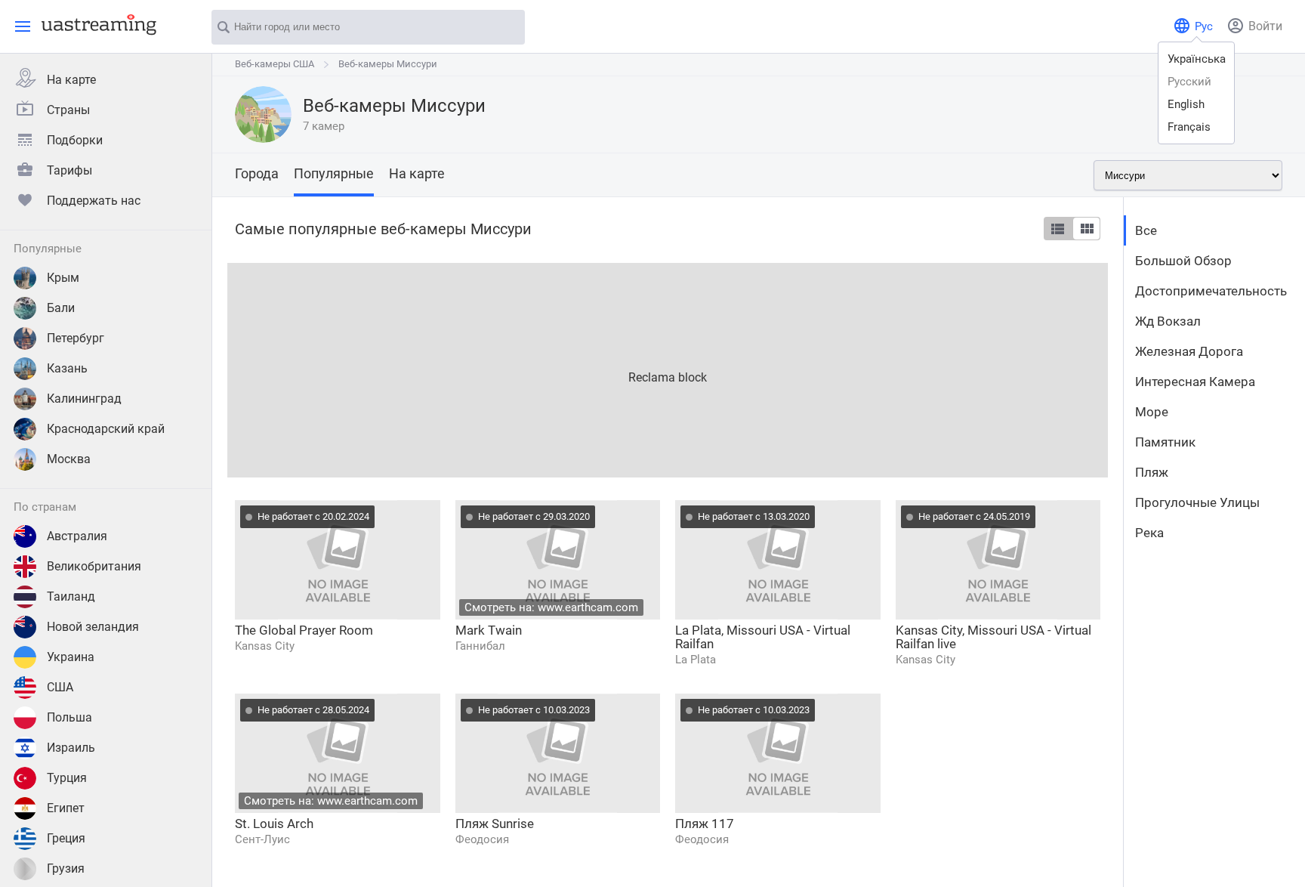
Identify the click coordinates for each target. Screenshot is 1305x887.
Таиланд (71, 596)
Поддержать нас (93, 200)
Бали (61, 308)
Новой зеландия (93, 627)
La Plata (695, 659)
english (1186, 104)
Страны (68, 110)
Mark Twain (488, 630)
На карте (71, 80)
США (60, 687)
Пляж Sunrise (494, 823)
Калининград (84, 398)
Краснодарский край (106, 429)
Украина (70, 657)
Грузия (66, 868)
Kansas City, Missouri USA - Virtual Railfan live (993, 637)
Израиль (71, 747)
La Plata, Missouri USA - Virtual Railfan (762, 637)
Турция (67, 778)
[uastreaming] (95, 24)
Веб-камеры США (274, 64)
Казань (67, 368)
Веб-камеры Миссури (387, 64)
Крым (63, 277)
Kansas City (265, 646)
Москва (69, 459)
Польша (69, 717)
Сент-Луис (262, 839)
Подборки (75, 140)
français (1189, 127)
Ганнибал (480, 646)
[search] (506, 28)
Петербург (75, 338)
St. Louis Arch (274, 823)
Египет (66, 808)
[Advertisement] (667, 368)
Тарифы (69, 170)
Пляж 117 (704, 823)
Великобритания (94, 566)
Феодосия (482, 839)
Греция (66, 838)
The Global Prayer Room (304, 630)
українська (1197, 59)
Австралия (77, 536)
